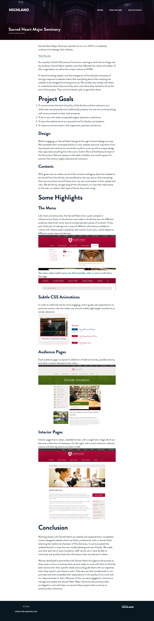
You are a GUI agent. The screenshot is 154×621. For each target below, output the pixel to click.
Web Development (14, 33)
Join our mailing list (26, 611)
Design (22, 33)
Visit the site (44, 56)
